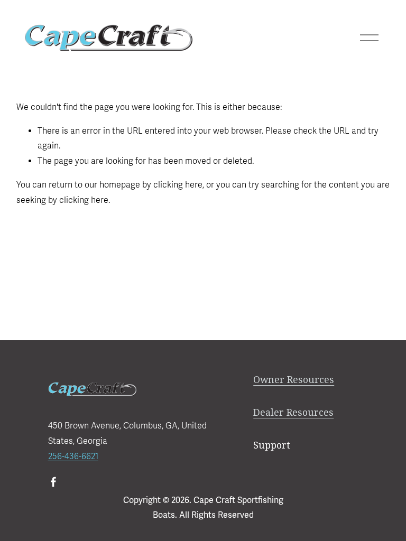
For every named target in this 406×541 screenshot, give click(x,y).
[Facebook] (53, 482)
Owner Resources (293, 379)
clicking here (177, 185)
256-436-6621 (73, 456)
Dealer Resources (293, 412)
